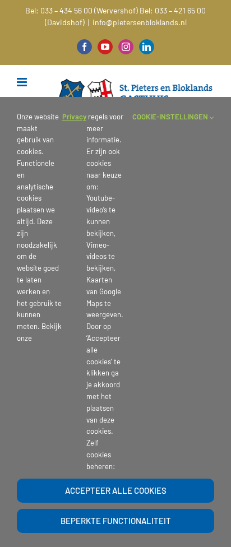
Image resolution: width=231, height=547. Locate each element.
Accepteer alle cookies (116, 490)
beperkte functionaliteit (116, 521)
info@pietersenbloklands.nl (140, 22)
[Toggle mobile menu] (23, 82)
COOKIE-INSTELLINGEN (171, 116)
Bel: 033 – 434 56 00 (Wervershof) (81, 10)
